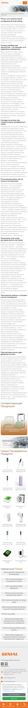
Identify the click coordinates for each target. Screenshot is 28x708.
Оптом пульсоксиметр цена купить (14, 629)
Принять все (14, 698)
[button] (24, 421)
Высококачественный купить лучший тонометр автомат (14, 608)
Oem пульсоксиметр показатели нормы (14, 580)
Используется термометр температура (14, 573)
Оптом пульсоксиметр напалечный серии (14, 594)
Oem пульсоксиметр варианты (14, 587)
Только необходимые (14, 694)
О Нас (17, 705)
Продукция (10, 705)
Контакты (24, 705)
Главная (3, 13)
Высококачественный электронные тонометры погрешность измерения (14, 621)
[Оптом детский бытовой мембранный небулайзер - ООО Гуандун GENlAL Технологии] (5, 3)
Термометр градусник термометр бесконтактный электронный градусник (14, 637)
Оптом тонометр (8, 614)
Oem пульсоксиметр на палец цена (14, 601)
